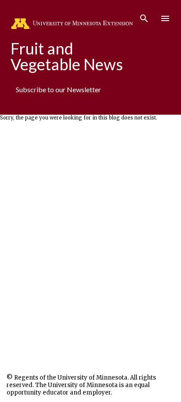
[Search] (144, 16)
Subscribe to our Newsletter (58, 89)
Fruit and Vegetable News (67, 56)
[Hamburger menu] (165, 18)
